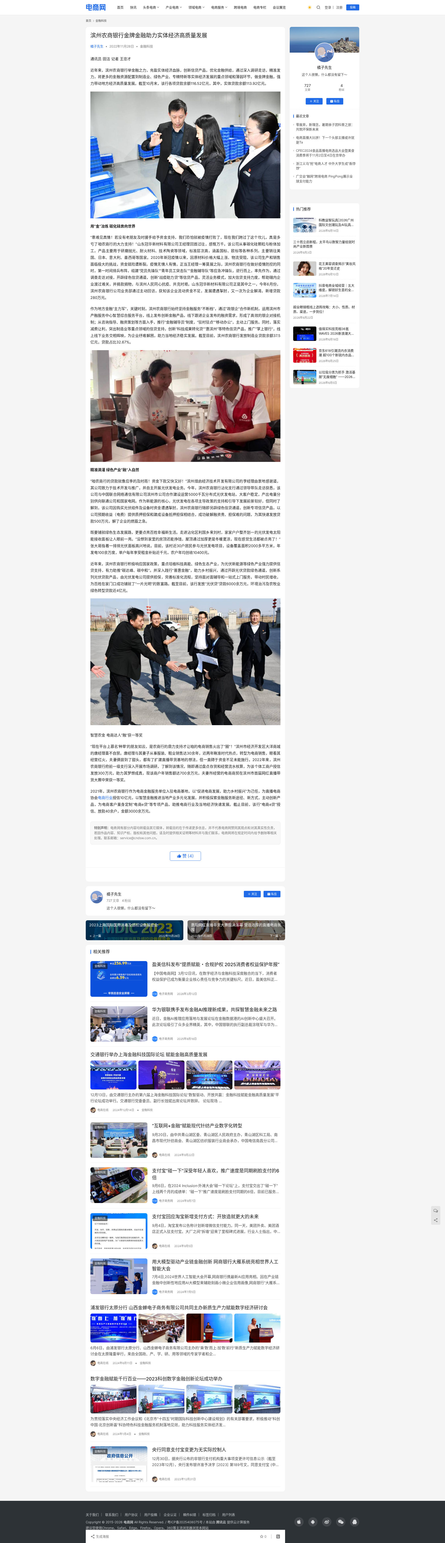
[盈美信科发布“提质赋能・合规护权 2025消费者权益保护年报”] (118, 979)
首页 (120, 7)
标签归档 (209, 1515)
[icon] (299, 1522)
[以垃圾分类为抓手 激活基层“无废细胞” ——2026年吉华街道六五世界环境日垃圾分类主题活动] (304, 377)
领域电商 (194, 7)
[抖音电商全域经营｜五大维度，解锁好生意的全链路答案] (304, 290)
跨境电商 (240, 7)
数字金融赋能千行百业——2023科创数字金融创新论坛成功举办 (156, 1379)
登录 (328, 7)
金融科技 (146, 46)
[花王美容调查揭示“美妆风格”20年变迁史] (304, 268)
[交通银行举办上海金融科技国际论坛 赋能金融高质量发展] (185, 1074)
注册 (339, 7)
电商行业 (105, 797)
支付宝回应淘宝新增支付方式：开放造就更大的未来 (205, 1216)
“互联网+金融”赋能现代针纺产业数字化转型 (197, 1126)
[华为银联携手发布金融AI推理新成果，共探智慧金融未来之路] (118, 1024)
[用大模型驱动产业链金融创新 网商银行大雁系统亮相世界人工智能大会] (118, 1276)
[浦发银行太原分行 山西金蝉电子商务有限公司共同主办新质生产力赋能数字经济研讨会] (185, 1328)
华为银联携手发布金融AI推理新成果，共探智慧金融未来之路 (214, 1010)
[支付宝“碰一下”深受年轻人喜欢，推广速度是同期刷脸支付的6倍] (118, 1185)
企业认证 (170, 1515)
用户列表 (228, 1515)
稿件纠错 (189, 1515)
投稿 (353, 7)
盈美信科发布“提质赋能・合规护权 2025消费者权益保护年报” (216, 964)
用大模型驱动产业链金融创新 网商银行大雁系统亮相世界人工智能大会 (215, 1265)
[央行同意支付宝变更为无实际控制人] (118, 1464)
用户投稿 (150, 1515)
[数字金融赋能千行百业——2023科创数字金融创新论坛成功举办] (185, 1399)
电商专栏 (259, 7)
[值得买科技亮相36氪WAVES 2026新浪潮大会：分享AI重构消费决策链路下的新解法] (304, 334)
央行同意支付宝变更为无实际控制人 (189, 1450)
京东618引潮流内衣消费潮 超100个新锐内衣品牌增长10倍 (337, 354)
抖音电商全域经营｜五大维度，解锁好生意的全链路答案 (336, 289)
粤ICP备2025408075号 (185, 1522)
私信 (274, 894)
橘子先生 (96, 46)
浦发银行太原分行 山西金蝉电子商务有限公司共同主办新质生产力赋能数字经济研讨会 (179, 1308)
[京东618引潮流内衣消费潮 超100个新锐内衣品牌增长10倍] (304, 355)
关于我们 (92, 1515)
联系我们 (111, 1515)
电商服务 (217, 7)
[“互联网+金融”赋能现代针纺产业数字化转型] (118, 1140)
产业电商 (172, 7)
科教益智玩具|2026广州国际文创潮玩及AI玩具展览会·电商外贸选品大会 (336, 224)
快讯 (133, 7)
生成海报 (102, 1536)
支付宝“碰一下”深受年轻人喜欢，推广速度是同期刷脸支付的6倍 (215, 1174)
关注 (254, 894)
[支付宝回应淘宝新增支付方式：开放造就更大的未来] (118, 1231)
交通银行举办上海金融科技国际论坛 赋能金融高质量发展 (148, 1054)
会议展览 (279, 7)
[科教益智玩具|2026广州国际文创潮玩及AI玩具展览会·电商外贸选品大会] (304, 225)
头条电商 (149, 7)
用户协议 (131, 1515)
